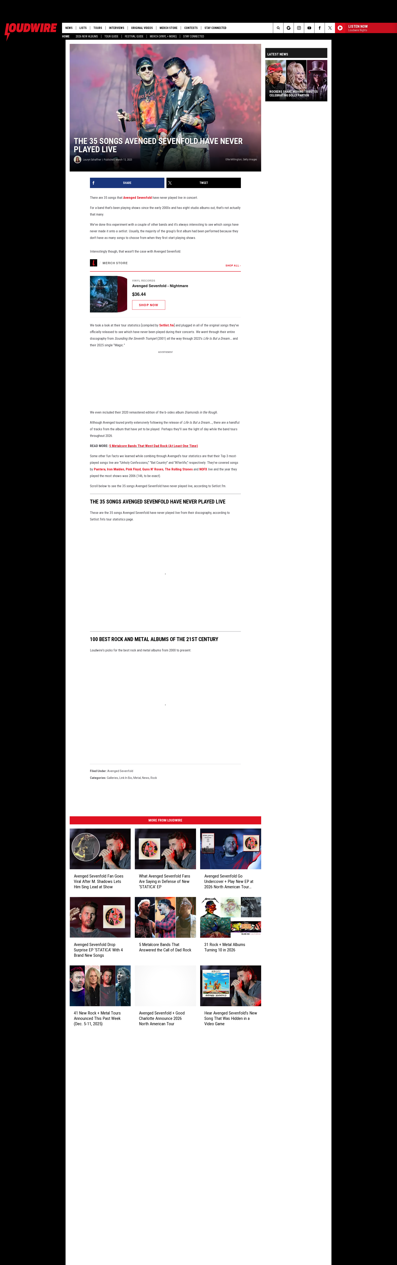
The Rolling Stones (179, 469)
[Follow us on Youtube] (309, 28)
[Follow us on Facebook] (319, 28)
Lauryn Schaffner (92, 159)
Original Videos (142, 28)
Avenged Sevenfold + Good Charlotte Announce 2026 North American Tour (162, 1018)
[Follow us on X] (330, 28)
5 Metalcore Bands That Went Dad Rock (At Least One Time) (153, 446)
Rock (154, 777)
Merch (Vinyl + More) (163, 36)
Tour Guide (111, 36)
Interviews (116, 28)
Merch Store (168, 28)
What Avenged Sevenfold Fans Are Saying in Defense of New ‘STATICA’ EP (164, 881)
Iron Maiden (115, 469)
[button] (165, 294)
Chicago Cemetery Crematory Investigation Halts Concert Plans (296, 93)
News (69, 28)
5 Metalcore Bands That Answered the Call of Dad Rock (165, 947)
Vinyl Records (143, 280)
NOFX (203, 469)
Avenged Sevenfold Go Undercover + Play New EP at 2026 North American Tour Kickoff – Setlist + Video (228, 882)
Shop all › (233, 265)
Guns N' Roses (152, 469)
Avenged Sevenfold (137, 197)
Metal (137, 777)
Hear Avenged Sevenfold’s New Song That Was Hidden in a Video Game (230, 1018)
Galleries (112, 777)
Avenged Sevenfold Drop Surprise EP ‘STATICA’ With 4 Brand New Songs (98, 950)
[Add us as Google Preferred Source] (288, 28)
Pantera (99, 469)
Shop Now (148, 305)
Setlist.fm (166, 325)
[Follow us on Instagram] (299, 28)
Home (65, 36)
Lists (83, 28)
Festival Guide (134, 36)
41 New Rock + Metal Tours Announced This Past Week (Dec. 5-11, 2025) (97, 1018)
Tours (97, 28)
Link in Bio (125, 777)
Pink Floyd (133, 469)
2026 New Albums (87, 36)
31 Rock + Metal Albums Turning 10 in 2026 (224, 947)
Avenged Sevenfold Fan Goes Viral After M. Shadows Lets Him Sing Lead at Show (98, 881)
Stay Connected (193, 36)
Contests (191, 28)
